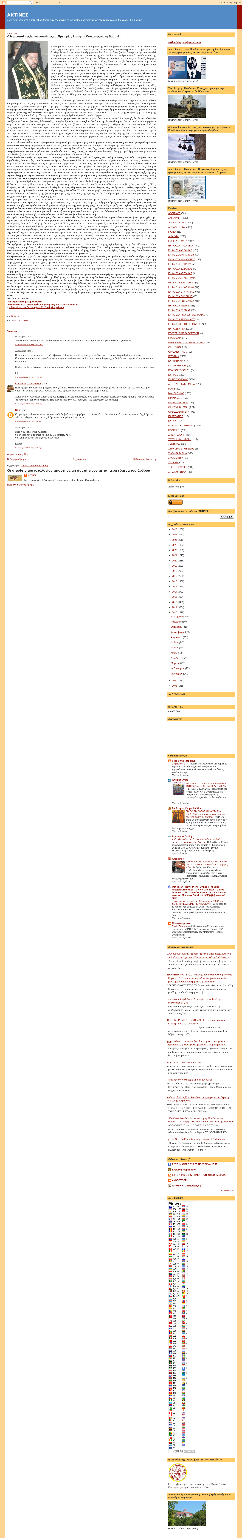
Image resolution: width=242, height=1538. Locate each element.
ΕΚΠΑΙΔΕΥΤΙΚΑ (176, 328)
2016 (175, 581)
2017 (175, 576)
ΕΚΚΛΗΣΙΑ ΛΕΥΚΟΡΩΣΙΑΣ (182, 278)
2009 (175, 680)
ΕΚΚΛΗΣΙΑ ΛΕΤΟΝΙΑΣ (180, 273)
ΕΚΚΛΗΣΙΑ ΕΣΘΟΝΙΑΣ (180, 268)
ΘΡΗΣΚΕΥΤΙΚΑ (176, 351)
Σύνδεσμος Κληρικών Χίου (187, 808)
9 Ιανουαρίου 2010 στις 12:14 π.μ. (29, 345)
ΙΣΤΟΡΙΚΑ (173, 356)
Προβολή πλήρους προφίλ (20, 484)
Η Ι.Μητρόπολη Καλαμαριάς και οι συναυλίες (189, 1079)
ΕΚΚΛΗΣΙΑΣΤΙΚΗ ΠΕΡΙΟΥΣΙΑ (184, 324)
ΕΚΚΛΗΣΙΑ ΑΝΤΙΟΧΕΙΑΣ (181, 255)
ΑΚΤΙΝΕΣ (17, 15)
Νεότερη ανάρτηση (16, 459)
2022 (175, 550)
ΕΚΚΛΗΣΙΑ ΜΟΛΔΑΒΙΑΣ (181, 287)
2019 (175, 565)
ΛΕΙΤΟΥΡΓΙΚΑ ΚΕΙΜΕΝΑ (181, 384)
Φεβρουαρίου (178, 668)
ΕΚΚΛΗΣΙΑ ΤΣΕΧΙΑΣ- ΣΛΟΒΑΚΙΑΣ (186, 315)
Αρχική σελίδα (79, 459)
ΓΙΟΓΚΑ (172, 232)
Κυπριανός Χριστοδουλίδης (29, 383)
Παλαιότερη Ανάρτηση (144, 459)
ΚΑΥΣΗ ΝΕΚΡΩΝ (177, 365)
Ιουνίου (175, 647)
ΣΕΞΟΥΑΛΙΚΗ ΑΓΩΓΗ (179, 439)
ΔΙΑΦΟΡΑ (173, 236)
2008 (175, 685)
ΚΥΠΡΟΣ (173, 375)
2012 (175, 602)
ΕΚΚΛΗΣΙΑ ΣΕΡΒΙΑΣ (179, 310)
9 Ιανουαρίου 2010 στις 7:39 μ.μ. (28, 448)
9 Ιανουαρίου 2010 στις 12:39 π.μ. (29, 404)
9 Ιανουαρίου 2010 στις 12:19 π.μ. (29, 377)
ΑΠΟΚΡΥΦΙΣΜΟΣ (177, 222)
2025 (175, 534)
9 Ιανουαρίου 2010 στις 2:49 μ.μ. (28, 421)
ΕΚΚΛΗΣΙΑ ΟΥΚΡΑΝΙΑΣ (181, 291)
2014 (175, 591)
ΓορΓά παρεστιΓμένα (183, 761)
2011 (175, 607)
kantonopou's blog (182, 836)
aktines (32, 475)
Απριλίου (176, 658)
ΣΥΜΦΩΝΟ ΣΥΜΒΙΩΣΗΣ (181, 448)
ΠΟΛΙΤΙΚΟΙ (174, 430)
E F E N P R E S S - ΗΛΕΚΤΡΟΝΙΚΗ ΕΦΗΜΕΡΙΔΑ (199, 1175)
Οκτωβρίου (177, 627)
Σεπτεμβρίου (177, 632)
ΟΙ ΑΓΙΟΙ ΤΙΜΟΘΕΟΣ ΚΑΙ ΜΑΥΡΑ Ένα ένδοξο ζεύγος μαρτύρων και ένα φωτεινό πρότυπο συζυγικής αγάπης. (205, 814)
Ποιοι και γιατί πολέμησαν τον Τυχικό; (185, 1062)
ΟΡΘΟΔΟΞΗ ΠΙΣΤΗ (178, 411)
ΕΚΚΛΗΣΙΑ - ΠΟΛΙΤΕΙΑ (180, 245)
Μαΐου (174, 653)
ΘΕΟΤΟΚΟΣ (174, 347)
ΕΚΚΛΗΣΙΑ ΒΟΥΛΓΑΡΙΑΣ (181, 259)
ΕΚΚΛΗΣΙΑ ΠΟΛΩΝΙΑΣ (180, 296)
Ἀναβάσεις (178, 858)
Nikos (18, 410)
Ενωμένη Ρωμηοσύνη (184, 1169)
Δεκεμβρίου (177, 616)
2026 (175, 529)
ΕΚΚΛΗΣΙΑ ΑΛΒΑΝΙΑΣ (180, 250)
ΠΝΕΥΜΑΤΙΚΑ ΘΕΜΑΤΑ (180, 425)
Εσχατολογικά (179, 764)
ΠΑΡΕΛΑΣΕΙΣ (175, 416)
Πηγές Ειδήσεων (180, 926)
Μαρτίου (175, 663)
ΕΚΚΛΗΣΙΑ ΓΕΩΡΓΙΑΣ (180, 264)
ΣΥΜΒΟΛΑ (174, 444)
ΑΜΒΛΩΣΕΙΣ (175, 218)
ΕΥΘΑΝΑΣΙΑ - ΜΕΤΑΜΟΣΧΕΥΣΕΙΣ (186, 342)
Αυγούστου (177, 637)
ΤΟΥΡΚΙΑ (173, 462)
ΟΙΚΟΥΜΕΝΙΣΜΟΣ (178, 407)
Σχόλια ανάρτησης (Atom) (34, 465)
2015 (175, 586)
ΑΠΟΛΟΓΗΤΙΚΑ (21, 320)
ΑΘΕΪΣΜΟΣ (174, 213)
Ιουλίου (175, 642)
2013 (175, 597)
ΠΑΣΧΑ (172, 421)
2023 (175, 545)
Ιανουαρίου (177, 673)
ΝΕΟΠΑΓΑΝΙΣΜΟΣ (178, 402)
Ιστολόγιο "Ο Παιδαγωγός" (187, 1185)
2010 (175, 612)
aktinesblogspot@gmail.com (184, 42)
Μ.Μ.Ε (171, 388)
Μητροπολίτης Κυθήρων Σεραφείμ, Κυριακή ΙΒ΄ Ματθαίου (195, 1139)
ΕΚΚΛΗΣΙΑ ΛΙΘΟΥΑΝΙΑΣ (181, 282)
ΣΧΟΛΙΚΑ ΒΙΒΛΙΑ (177, 453)
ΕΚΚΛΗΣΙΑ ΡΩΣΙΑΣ (178, 305)
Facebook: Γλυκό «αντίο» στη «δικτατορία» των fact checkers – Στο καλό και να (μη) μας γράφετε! (207, 864)
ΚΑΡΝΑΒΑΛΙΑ (175, 361)
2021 (175, 555)
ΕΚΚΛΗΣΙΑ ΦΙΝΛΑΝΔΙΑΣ (181, 319)
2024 (175, 540)
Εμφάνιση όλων (227, 1191)
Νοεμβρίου (176, 621)
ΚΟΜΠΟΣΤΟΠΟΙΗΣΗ (179, 370)
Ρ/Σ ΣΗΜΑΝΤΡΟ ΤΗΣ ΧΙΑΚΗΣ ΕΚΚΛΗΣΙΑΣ (195, 1164)
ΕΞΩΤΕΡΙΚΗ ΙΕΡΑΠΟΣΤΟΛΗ (183, 333)
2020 (175, 560)
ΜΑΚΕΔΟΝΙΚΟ (176, 393)
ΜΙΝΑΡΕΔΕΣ (175, 398)
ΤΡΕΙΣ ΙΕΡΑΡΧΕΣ (177, 467)
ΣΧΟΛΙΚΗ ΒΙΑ (175, 458)
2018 (175, 571)
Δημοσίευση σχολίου (17, 454)
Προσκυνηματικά (181, 923)
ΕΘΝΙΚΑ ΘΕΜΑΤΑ (177, 241)
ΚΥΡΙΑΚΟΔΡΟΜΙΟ (178, 379)
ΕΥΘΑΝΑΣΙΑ (175, 338)
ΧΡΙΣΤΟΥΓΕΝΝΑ (177, 471)
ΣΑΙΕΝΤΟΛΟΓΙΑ (176, 435)
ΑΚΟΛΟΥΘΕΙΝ (179, 1180)
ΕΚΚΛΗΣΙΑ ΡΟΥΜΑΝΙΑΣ (181, 301)
